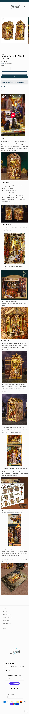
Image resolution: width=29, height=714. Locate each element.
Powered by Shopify (15, 706)
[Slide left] (11, 51)
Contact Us (5, 638)
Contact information (15, 710)
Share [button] (4, 86)
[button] (1, 6)
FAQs (4, 635)
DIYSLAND (9, 706)
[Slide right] (17, 51)
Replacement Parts (7, 641)
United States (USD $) (14, 696)
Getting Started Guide (8, 632)
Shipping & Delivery (7, 614)
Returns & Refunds (7, 617)
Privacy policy (7, 708)
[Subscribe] (22, 678)
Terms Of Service (7, 623)
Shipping (2, 63)
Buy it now (14, 76)
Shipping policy (22, 708)
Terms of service (15, 708)
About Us (5, 611)
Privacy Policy (6, 620)
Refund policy (23, 706)
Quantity (3, 65)
